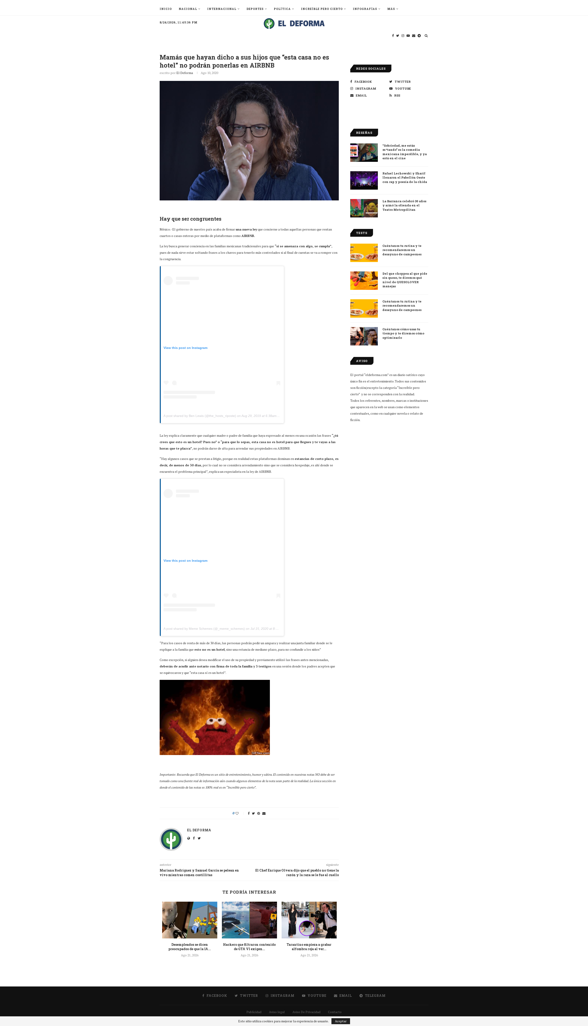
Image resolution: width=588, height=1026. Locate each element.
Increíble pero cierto (322, 9)
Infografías (365, 9)
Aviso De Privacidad (306, 1012)
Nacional (188, 9)
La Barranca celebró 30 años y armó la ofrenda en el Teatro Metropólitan (404, 205)
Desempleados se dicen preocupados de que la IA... (189, 946)
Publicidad (253, 1012)
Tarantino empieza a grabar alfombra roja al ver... (309, 946)
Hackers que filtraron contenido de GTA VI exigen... (249, 946)
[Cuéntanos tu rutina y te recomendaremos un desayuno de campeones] (364, 253)
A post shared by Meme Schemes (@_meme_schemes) (204, 628)
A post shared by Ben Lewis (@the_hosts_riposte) (200, 416)
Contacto (335, 1012)
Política (282, 9)
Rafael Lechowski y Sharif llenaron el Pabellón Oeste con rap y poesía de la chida (404, 177)
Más (391, 9)
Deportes (255, 9)
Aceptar (341, 1021)
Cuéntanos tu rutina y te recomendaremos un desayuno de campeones (401, 250)
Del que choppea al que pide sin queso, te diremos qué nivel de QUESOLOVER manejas (404, 279)
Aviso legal (277, 1012)
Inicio (166, 9)
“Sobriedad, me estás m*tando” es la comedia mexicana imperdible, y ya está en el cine (404, 151)
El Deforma (184, 73)
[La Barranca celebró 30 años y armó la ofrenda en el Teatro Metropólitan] (364, 208)
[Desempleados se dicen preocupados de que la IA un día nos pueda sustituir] (189, 920)
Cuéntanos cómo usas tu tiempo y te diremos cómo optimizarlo (403, 333)
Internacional (221, 9)
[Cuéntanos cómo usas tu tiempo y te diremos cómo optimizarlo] (364, 336)
